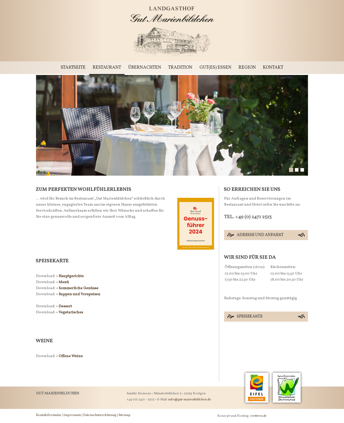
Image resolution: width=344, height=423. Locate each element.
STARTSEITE (73, 67)
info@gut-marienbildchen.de (189, 399)
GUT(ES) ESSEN (215, 67)
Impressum (72, 415)
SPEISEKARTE (249, 316)
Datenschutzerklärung (99, 415)
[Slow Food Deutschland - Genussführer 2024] (195, 256)
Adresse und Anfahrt (260, 235)
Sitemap (124, 415)
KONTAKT (273, 67)
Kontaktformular (48, 415)
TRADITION (180, 67)
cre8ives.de (258, 416)
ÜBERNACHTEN (144, 67)
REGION (247, 67)
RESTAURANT (107, 67)
